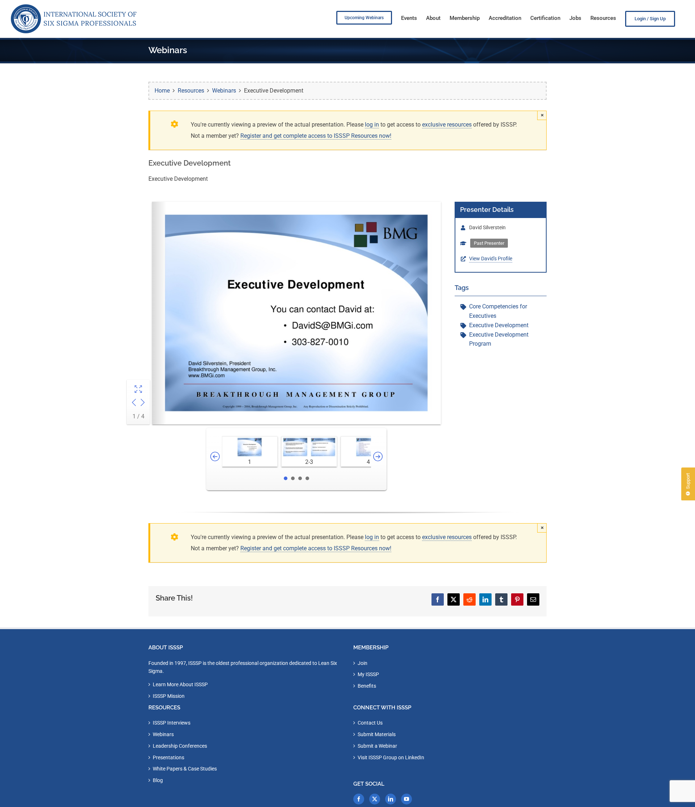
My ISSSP (368, 674)
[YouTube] (406, 799)
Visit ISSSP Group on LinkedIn (391, 757)
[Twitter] (374, 799)
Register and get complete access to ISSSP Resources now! (315, 135)
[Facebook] (358, 799)
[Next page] (142, 403)
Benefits (367, 686)
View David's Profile (490, 258)
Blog (158, 780)
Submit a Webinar (377, 746)
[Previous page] (134, 403)
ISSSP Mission (169, 696)
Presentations (168, 757)
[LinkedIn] (390, 799)
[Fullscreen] (138, 389)
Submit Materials (377, 734)
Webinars (163, 734)
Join (362, 663)
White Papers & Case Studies (185, 769)
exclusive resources (447, 124)
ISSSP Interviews (171, 723)
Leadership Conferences (180, 746)
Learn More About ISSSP (180, 684)
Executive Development (498, 325)
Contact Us (370, 723)
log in (372, 124)
